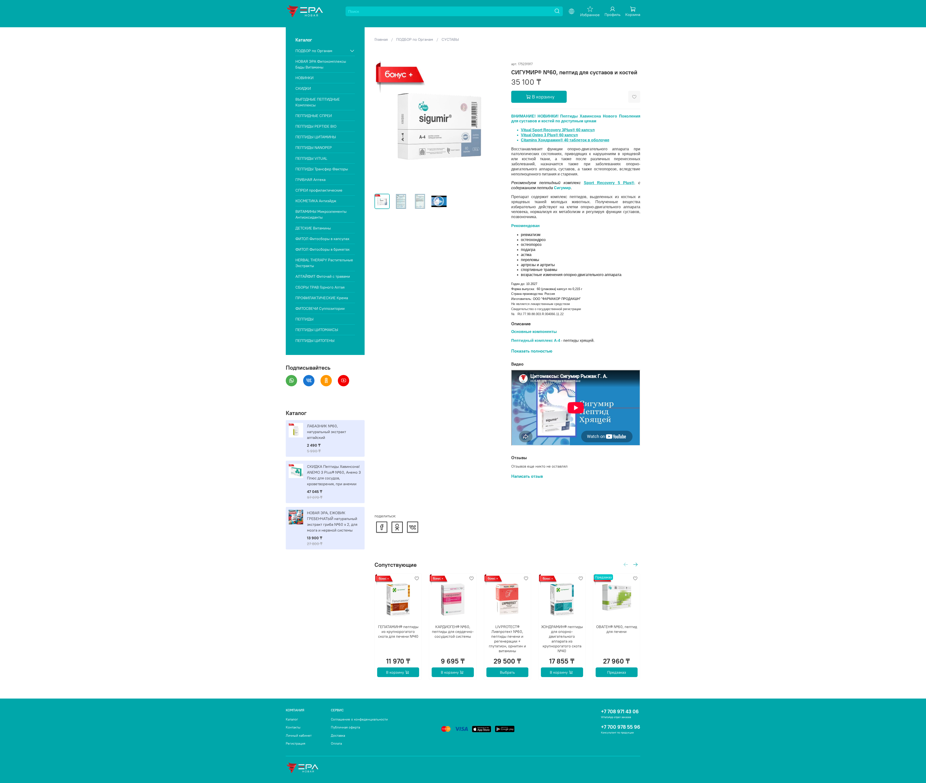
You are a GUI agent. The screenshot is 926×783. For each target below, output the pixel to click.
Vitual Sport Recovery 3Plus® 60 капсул (558, 130)
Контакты (293, 727)
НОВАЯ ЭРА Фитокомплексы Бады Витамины (320, 64)
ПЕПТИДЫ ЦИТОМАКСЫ (316, 329)
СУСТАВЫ (450, 39)
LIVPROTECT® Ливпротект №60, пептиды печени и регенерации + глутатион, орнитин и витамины (507, 638)
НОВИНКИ (304, 77)
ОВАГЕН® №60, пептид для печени (616, 629)
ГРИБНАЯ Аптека (310, 179)
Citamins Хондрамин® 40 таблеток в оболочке (565, 140)
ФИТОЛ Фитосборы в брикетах (322, 249)
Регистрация (295, 743)
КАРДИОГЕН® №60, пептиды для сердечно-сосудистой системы (453, 631)
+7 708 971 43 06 (620, 711)
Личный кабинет (299, 735)
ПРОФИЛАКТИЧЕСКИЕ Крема (321, 297)
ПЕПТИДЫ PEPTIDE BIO (315, 126)
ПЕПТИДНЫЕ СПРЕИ (313, 115)
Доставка (338, 735)
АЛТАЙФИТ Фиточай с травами (322, 276)
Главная (381, 39)
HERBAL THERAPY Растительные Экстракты (324, 262)
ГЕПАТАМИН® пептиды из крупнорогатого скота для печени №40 (398, 631)
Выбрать (507, 672)
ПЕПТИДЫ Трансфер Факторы (321, 168)
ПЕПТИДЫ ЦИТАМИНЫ (315, 136)
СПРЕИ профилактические (318, 190)
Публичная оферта (345, 727)
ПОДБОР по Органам (414, 39)
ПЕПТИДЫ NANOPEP (313, 147)
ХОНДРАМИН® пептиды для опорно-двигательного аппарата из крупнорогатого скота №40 (562, 638)
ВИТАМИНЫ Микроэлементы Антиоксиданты (321, 214)
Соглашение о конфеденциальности (359, 719)
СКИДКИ (303, 88)
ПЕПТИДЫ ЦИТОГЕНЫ (314, 340)
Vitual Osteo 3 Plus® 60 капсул (549, 135)
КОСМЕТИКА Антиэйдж (315, 200)
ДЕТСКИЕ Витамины (313, 228)
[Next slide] (496, 125)
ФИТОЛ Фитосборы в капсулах (322, 238)
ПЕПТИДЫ (304, 319)
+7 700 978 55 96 (620, 727)
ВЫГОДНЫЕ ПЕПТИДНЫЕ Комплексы (317, 102)
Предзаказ (616, 672)
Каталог (292, 719)
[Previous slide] (382, 125)
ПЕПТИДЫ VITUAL (311, 158)
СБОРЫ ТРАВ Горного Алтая (320, 287)
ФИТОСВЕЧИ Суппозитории (320, 308)
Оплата (336, 743)
